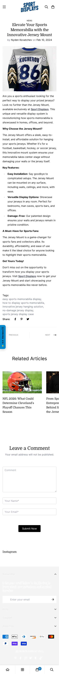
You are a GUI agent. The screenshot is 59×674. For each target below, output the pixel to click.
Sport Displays (40, 109)
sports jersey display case (18, 314)
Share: (6, 319)
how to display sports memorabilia (23, 302)
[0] (37, 669)
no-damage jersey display (18, 310)
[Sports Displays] (29, 7)
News (29, 20)
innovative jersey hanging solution (23, 306)
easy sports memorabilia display (22, 299)
